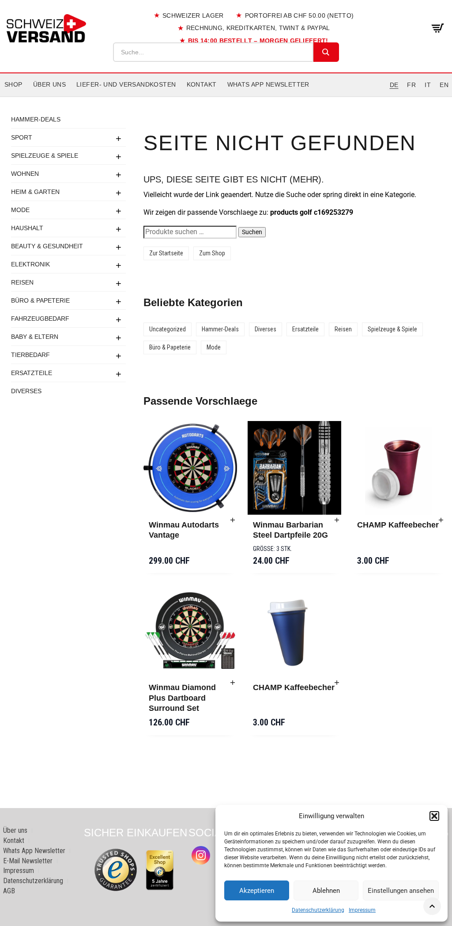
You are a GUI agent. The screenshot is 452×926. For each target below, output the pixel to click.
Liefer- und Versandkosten (126, 84)
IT (428, 84)
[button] (434, 816)
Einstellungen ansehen (401, 891)
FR (411, 84)
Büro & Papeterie (40, 300)
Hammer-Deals (35, 119)
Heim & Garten (35, 191)
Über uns (49, 84)
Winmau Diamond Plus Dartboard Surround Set (182, 698)
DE (394, 84)
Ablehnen (326, 891)
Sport (21, 137)
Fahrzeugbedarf (40, 318)
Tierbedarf (30, 354)
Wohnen (25, 173)
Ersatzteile (31, 372)
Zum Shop (212, 253)
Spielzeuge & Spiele (44, 155)
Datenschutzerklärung (318, 910)
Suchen (252, 231)
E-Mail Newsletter (28, 861)
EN (444, 84)
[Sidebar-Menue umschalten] (226, 96)
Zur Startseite (166, 253)
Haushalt (27, 227)
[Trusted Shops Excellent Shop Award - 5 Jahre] (159, 870)
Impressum (362, 910)
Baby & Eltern (34, 336)
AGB (9, 891)
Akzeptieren (256, 891)
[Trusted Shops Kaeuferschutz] (116, 869)
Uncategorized (167, 329)
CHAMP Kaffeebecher (398, 524)
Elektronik (30, 264)
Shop (13, 84)
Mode (20, 209)
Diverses (26, 391)
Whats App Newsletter (268, 84)
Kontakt (202, 84)
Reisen (22, 282)
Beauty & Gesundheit (47, 246)
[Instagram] (201, 855)
